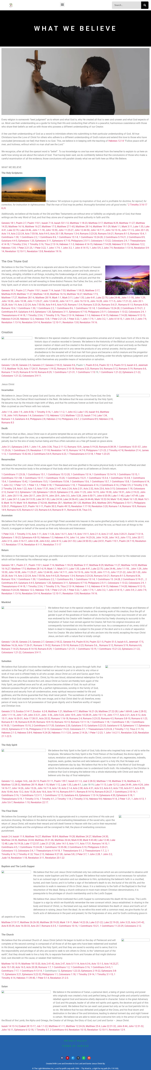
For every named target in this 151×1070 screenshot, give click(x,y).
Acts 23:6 (99, 488)
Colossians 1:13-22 (101, 240)
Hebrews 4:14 (61, 537)
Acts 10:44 (7, 791)
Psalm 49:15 (63, 506)
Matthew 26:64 (62, 840)
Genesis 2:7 (38, 365)
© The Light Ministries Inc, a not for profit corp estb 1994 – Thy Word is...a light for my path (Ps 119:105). (75, 1068)
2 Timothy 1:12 (121, 729)
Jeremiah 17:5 (135, 641)
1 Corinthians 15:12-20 (58, 474)
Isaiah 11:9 (18, 836)
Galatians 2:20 (62, 725)
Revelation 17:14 (14, 544)
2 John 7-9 (107, 247)
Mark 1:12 (55, 784)
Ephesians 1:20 (26, 240)
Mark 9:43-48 (90, 840)
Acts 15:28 (29, 791)
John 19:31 (118, 492)
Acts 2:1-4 (95, 534)
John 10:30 (51, 230)
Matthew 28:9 (104, 502)
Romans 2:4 (75, 718)
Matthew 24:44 (26, 840)
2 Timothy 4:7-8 (115, 450)
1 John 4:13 (137, 798)
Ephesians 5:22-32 (31, 974)
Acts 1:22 (22, 488)
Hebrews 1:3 (47, 537)
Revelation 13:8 (35, 251)
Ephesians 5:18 (124, 795)
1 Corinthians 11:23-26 (13, 474)
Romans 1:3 (7, 419)
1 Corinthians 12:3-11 (31, 795)
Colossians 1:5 (9, 850)
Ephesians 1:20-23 (46, 492)
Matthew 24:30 (100, 836)
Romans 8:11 (59, 509)
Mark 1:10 (43, 784)
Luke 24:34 (56, 499)
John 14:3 (114, 537)
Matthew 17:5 (49, 226)
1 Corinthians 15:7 (99, 481)
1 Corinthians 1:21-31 (64, 372)
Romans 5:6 (96, 368)
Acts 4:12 (135, 715)
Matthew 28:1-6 (84, 226)
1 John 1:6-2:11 (112, 732)
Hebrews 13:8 (8, 247)
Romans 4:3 (107, 718)
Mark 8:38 (76, 840)
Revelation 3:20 (100, 506)
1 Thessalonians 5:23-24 (99, 729)
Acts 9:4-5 (44, 233)
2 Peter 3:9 (125, 485)
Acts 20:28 (31, 967)
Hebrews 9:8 (95, 798)
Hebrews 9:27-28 (54, 854)
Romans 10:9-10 (45, 722)
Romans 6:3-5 (49, 925)
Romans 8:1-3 (122, 233)
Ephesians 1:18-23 (11, 537)
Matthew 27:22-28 (108, 711)
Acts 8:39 (140, 788)
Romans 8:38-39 (107, 446)
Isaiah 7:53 (60, 290)
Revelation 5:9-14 (31, 322)
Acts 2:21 (125, 715)
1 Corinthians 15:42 (17, 481)
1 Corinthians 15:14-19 (104, 474)
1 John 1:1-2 (57, 412)
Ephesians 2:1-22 (131, 372)
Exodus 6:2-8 (40, 711)
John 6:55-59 (103, 495)
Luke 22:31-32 (108, 1026)
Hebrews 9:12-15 (120, 244)
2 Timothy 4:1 (23, 854)
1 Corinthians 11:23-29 (111, 925)
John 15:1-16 (99, 715)
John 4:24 (137, 784)
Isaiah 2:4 (6, 836)
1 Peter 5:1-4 (42, 977)
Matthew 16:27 (33, 226)
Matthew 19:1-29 (101, 226)
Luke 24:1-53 (42, 499)
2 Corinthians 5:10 (77, 847)
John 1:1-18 (38, 230)
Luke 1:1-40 (117, 495)
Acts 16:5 (20, 967)
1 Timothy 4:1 (47, 798)
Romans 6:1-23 (30, 509)
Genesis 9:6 (69, 365)
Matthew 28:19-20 (49, 922)
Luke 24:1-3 (13, 499)
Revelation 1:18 (19, 857)
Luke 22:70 (13, 230)
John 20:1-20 (141, 230)
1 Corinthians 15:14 (81, 474)
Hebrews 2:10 (106, 419)
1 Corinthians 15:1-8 (67, 237)
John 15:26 (30, 788)
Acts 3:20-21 (120, 534)
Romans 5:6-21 (106, 233)
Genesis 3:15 (8, 711)
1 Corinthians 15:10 (20, 725)
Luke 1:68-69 (125, 711)
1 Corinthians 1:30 (25, 308)
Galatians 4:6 (71, 795)
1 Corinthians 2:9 (20, 450)
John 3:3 (64, 495)
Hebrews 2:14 (53, 419)
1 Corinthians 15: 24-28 (108, 579)
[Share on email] (89, 1058)
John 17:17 (113, 715)
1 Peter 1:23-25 (102, 453)
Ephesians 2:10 (65, 492)
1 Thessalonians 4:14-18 (47, 850)
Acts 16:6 (41, 791)
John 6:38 (33, 541)
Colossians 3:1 (77, 729)
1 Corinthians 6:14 (139, 481)
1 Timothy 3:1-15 (104, 974)
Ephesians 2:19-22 (90, 970)
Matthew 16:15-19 (10, 963)
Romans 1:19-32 (47, 368)
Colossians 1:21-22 (11, 375)
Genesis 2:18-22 (53, 365)
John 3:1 (6, 446)
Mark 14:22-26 (80, 922)
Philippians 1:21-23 (96, 450)
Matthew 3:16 (119, 781)
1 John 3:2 (66, 247)
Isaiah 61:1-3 (75, 781)
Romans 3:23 (82, 368)
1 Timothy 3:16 (36, 244)
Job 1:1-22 (42, 1026)
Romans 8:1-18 (9, 722)
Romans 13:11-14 (80, 722)
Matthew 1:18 (104, 781)
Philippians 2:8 (37, 419)
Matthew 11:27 (127, 223)
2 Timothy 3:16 (80, 798)
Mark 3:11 (127, 226)
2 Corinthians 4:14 (108, 485)
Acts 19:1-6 (53, 791)
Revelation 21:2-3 (59, 977)
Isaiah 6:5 (132, 365)
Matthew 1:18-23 (78, 223)
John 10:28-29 (83, 715)
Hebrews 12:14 (116, 140)
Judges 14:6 (21, 781)
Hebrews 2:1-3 (8, 732)
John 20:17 (29, 495)
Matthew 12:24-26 (75, 1026)
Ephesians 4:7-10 (61, 240)
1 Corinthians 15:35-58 (55, 847)
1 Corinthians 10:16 (67, 925)
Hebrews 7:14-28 (102, 244)
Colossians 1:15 (40, 415)
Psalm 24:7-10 (126, 541)
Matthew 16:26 (15, 368)
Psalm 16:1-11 (35, 506)
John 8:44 (122, 1026)
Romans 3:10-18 (65, 368)
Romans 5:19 (126, 368)
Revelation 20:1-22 (54, 857)
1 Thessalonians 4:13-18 (80, 453)
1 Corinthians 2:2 (28, 237)
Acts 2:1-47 (55, 488)
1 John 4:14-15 (80, 247)
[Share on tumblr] (78, 1058)
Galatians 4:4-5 (9, 240)
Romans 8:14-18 (28, 372)
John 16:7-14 (44, 788)
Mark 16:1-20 (130, 499)
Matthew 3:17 (95, 223)
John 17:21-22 (123, 301)
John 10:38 (20, 301)
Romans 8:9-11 (68, 791)
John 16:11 (7, 1029)
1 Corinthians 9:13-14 (31, 970)
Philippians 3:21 (18, 506)
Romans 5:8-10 (122, 718)
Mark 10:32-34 (102, 499)
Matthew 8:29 (111, 223)
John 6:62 (44, 541)
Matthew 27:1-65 (66, 226)
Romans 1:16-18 (59, 718)
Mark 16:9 (22, 502)
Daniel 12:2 (13, 492)
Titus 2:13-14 (51, 244)
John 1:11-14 (8, 715)
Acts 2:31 (77, 488)
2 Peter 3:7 (81, 854)
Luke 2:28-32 (139, 711)
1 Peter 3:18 (45, 485)
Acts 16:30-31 (15, 718)
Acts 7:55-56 (31, 233)
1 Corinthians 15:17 (33, 478)
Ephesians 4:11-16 (18, 729)
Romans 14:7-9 (77, 450)
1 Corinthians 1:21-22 (110, 372)
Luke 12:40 (103, 840)
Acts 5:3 (98, 788)
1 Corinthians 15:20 (54, 478)
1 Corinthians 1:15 (85, 372)
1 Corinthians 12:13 (53, 795)
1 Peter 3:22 (39, 247)
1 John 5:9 (95, 247)
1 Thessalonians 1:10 (63, 485)
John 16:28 (96, 301)
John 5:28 (75, 495)
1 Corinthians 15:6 (79, 481)
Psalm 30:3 (50, 506)
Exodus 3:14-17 (24, 711)
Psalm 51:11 (46, 781)
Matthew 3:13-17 (10, 922)
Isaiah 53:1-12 (61, 223)
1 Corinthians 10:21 (88, 925)
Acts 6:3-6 (85, 963)
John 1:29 (140, 297)
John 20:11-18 (14, 495)
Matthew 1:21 (55, 711)
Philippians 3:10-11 (123, 502)
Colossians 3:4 (25, 850)
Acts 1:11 (36, 534)
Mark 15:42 (116, 499)
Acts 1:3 (32, 488)
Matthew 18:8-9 (50, 836)
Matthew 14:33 (41, 294)
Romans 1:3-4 (71, 233)
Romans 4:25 (14, 509)
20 (58, 575)
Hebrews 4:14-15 (83, 244)
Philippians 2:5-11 (80, 240)
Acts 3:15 (110, 488)
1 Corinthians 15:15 (127, 474)
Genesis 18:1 (8, 223)
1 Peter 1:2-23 (95, 732)
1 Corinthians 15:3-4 (97, 478)
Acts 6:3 (108, 788)
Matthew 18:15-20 (30, 963)
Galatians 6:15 (114, 725)
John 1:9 (17, 412)
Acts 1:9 (5, 233)
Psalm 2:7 (21, 223)
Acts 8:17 (129, 788)
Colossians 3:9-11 (31, 375)
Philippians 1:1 (50, 974)
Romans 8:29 (45, 372)
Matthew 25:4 (93, 1026)
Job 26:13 (33, 781)
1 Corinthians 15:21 (76, 478)
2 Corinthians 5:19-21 (115, 237)
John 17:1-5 (127, 230)
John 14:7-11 (97, 230)
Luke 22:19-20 (111, 922)
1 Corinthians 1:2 (61, 967)
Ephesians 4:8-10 (31, 537)
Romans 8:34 (141, 304)
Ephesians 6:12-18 (23, 1029)
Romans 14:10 (99, 843)
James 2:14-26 (79, 732)
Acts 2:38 (78, 788)
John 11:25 (80, 492)
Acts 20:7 (36, 925)
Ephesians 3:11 (43, 240)
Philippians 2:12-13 (39, 729)
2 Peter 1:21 (124, 798)
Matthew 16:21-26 (88, 711)
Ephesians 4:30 (107, 795)
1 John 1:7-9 (53, 247)
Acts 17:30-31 (31, 718)
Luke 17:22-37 (31, 843)
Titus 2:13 (39, 854)
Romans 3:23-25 (91, 718)
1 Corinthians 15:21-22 (109, 648)
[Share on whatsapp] (83, 1058)
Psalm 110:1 (34, 223)
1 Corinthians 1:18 (99, 722)
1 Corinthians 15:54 (59, 481)
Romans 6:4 (45, 509)
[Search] (144, 5)
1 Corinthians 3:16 (80, 967)
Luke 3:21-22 (96, 922)
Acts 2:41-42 (137, 922)
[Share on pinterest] (67, 1058)
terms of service (75, 1046)
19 (45, 568)
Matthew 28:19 (43, 297)
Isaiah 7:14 (47, 223)
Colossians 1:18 (124, 488)
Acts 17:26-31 (31, 368)
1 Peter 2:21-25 (24, 247)
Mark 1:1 (116, 226)
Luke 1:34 (102, 415)
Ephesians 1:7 (130, 725)
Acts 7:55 (118, 788)
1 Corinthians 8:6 (47, 237)
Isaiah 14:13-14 (9, 1026)
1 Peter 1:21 (20, 485)
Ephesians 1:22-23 (70, 970)
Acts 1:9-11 (83, 534)
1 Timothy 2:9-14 (85, 974)
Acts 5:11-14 (72, 963)
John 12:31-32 (135, 1026)
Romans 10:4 (137, 233)
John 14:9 (12, 415)
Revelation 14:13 (59, 450)
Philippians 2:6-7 (70, 419)
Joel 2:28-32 (89, 781)
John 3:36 (46, 446)
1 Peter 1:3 (32, 485)
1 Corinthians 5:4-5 (100, 967)
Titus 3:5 (86, 509)
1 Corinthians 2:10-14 (124, 791)
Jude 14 (5, 857)
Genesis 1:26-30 (9, 365)
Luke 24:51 (98, 541)
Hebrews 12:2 (137, 244)
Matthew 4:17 (70, 711)
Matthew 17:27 (9, 297)
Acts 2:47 (60, 963)
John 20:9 (54, 495)
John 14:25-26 (87, 537)
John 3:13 (6, 541)
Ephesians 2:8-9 (20, 446)
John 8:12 (56, 541)
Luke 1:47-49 (131, 495)
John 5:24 (58, 715)
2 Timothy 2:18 (139, 485)
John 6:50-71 (89, 495)
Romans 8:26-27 (103, 791)
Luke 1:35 (138, 226)
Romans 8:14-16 (85, 791)
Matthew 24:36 (9, 840)
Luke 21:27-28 (47, 843)
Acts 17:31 (42, 488)
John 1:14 (6, 412)
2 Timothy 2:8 (8, 488)
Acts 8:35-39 (7, 925)
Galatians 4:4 (22, 419)
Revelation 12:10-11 (15, 251)
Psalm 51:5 (120, 365)
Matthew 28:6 (89, 502)
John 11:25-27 (65, 230)
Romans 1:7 (44, 967)
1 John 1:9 (34, 446)
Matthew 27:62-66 (37, 502)
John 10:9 (70, 715)
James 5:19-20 (90, 446)
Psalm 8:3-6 (92, 365)
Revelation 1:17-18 (40, 450)
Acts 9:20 (62, 304)
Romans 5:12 (111, 368)
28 (6, 304)
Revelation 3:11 (36, 857)
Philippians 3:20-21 (98, 847)
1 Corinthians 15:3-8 (119, 478)
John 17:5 (125, 537)
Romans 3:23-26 (88, 233)
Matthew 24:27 (83, 836)
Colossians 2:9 (119, 240)
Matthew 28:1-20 (72, 502)
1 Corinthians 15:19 (86, 648)
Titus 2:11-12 (60, 446)
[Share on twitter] (73, 1058)
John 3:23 (125, 922)
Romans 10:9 (74, 446)
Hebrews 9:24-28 (10, 318)
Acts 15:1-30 (7, 967)
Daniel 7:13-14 (135, 534)
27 (9, 568)
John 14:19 (93, 492)
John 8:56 (28, 412)
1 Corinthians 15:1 (35, 474)
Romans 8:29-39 (26, 722)
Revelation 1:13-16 (123, 247)
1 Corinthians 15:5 (37, 481)
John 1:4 (74, 537)
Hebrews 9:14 (110, 798)
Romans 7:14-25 (10, 372)
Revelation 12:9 (117, 1029)
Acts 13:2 (18, 791)
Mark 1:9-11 (66, 922)
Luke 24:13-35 (27, 499)
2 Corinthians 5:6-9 (41, 453)
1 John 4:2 (71, 412)
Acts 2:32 (88, 488)
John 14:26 (17, 788)
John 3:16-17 (20, 541)
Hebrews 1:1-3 (66, 244)
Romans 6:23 (59, 453)
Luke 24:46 (25, 230)
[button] (62, 4)
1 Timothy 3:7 (42, 1029)
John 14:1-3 (62, 843)
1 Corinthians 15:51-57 (129, 446)
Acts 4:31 (88, 788)
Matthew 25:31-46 (44, 840)
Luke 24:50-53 (84, 541)
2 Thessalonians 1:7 (93, 850)
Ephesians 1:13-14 (88, 795)
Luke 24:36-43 (70, 499)
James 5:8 (69, 854)
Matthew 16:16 (16, 226)
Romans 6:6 (140, 368)
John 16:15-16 (112, 230)
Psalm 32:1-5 (106, 365)
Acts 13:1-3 (97, 963)
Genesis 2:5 (25, 365)
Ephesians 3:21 (13, 974)
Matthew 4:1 (133, 781)
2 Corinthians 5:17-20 (43, 725)
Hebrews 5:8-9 (24, 732)
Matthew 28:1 (55, 502)
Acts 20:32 (44, 718)
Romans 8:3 (7, 422)
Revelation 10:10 (77, 1029)
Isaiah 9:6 (94, 412)
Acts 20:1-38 (56, 233)
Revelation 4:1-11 (33, 544)
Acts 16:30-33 (22, 925)
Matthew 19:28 (67, 836)
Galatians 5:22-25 (96, 725)
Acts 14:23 (109, 963)
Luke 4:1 (76, 784)
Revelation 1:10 (22, 802)
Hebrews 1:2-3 (57, 415)
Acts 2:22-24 (17, 233)
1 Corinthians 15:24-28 (91, 237)
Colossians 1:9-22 (59, 729)
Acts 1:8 (56, 788)
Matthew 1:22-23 (74, 415)
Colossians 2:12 (132, 925)
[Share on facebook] (62, 1058)
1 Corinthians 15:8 (119, 481)
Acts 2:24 (67, 488)
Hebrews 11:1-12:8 (61, 732)
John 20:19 (42, 495)
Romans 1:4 (25, 415)
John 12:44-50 (82, 230)
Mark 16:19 (10, 502)
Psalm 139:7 (60, 781)
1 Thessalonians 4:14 (87, 485)
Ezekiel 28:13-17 (27, 1026)
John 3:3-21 (34, 715)
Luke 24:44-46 (86, 499)
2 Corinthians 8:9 (136, 237)
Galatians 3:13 (78, 725)
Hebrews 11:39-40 (25, 977)
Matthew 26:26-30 (29, 922)
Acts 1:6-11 (61, 534)
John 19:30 (105, 492)
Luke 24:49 (125, 784)
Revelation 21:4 (132, 450)
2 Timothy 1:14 (63, 798)
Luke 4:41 (90, 297)
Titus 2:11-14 (136, 729)
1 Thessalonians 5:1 (71, 850)
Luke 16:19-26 (15, 843)
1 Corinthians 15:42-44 (19, 453)
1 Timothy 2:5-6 (18, 244)
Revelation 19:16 (52, 251)
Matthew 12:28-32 (10, 784)
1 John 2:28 (94, 854)
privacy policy (75, 1041)
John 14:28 (102, 537)
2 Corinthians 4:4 (59, 1029)
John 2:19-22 (132, 492)
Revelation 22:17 (39, 802)
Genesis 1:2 (7, 781)
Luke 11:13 (100, 784)
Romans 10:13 (62, 722)
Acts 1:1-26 (48, 534)
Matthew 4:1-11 (57, 1026)
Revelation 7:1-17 (52, 544)
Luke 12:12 (113, 784)
